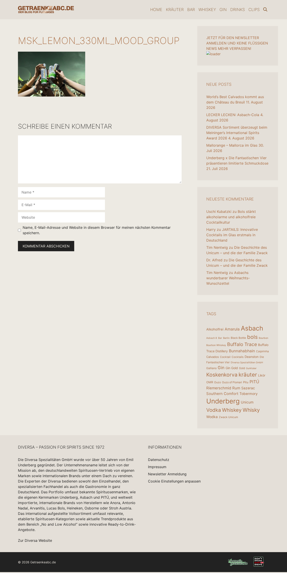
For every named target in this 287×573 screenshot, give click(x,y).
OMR (209, 382)
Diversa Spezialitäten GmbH (247, 362)
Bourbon (263, 338)
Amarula (232, 329)
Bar (191, 9)
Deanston (252, 357)
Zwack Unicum (228, 417)
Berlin (226, 338)
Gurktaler (251, 368)
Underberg (223, 401)
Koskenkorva (221, 375)
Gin (223, 9)
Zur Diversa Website (35, 540)
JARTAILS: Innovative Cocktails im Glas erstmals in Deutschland (232, 234)
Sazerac (248, 388)
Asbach (252, 328)
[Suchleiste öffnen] (265, 9)
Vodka (213, 410)
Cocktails (238, 357)
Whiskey (207, 9)
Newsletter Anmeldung (167, 474)
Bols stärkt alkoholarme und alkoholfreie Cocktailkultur (231, 217)
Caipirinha (262, 351)
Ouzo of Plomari (232, 382)
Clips (254, 9)
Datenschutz (158, 459)
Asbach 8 (211, 338)
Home (156, 9)
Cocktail (225, 357)
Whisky (251, 410)
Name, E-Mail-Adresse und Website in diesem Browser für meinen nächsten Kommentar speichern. (97, 230)
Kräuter (175, 9)
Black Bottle (238, 337)
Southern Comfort (222, 393)
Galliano (211, 368)
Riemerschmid (218, 388)
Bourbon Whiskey (216, 345)
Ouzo (217, 382)
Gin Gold (232, 368)
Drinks (237, 9)
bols (252, 337)
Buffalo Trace (242, 344)
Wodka (212, 417)
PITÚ (254, 381)
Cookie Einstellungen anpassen (174, 481)
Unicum (247, 402)
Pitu (245, 382)
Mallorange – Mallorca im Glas (231, 145)
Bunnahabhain (242, 350)
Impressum (157, 467)
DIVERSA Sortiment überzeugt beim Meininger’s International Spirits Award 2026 (236, 132)
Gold (242, 368)
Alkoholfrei (215, 329)
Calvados (212, 357)
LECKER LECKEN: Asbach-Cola (232, 114)
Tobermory (248, 394)
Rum (236, 388)
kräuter (248, 374)
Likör (261, 375)
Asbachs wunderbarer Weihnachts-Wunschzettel (228, 278)
